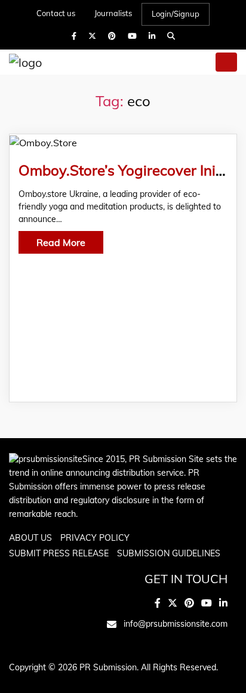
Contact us (55, 13)
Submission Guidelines (168, 553)
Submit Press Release (59, 553)
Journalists (113, 13)
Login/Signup (175, 14)
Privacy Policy (95, 537)
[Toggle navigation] (226, 62)
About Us (30, 537)
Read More (60, 242)
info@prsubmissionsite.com (175, 623)
